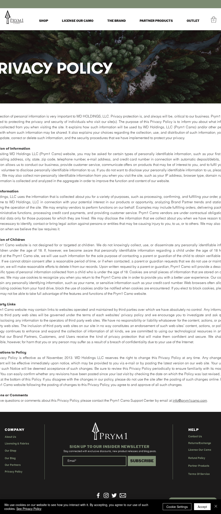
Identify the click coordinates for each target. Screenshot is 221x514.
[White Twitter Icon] (114, 495)
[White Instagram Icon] (106, 495)
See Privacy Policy (28, 508)
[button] (116, 20)
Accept (202, 506)
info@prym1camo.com (190, 400)
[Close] (215, 507)
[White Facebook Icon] (98, 495)
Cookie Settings (177, 506)
